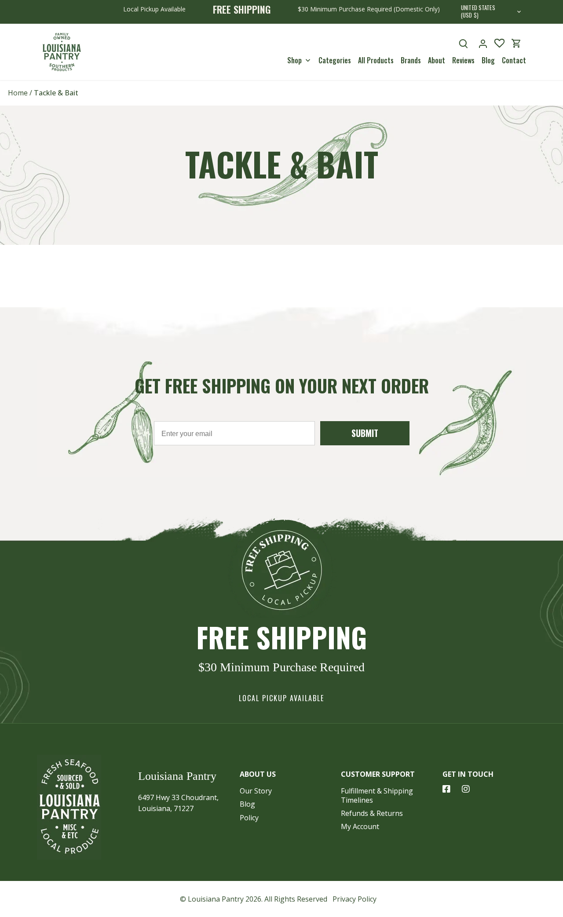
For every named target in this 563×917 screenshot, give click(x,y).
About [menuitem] (436, 60)
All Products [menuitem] (376, 60)
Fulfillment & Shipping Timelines (377, 795)
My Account (360, 826)
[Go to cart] (516, 43)
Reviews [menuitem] (463, 60)
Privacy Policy (355, 899)
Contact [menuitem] (514, 60)
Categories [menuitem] (334, 60)
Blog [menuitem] (488, 60)
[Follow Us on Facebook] (446, 789)
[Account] (483, 43)
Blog (247, 804)
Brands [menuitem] (411, 60)
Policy (249, 817)
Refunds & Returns (372, 813)
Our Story (256, 791)
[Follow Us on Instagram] (466, 789)
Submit (364, 433)
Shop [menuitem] (294, 60)
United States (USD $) (478, 11)
